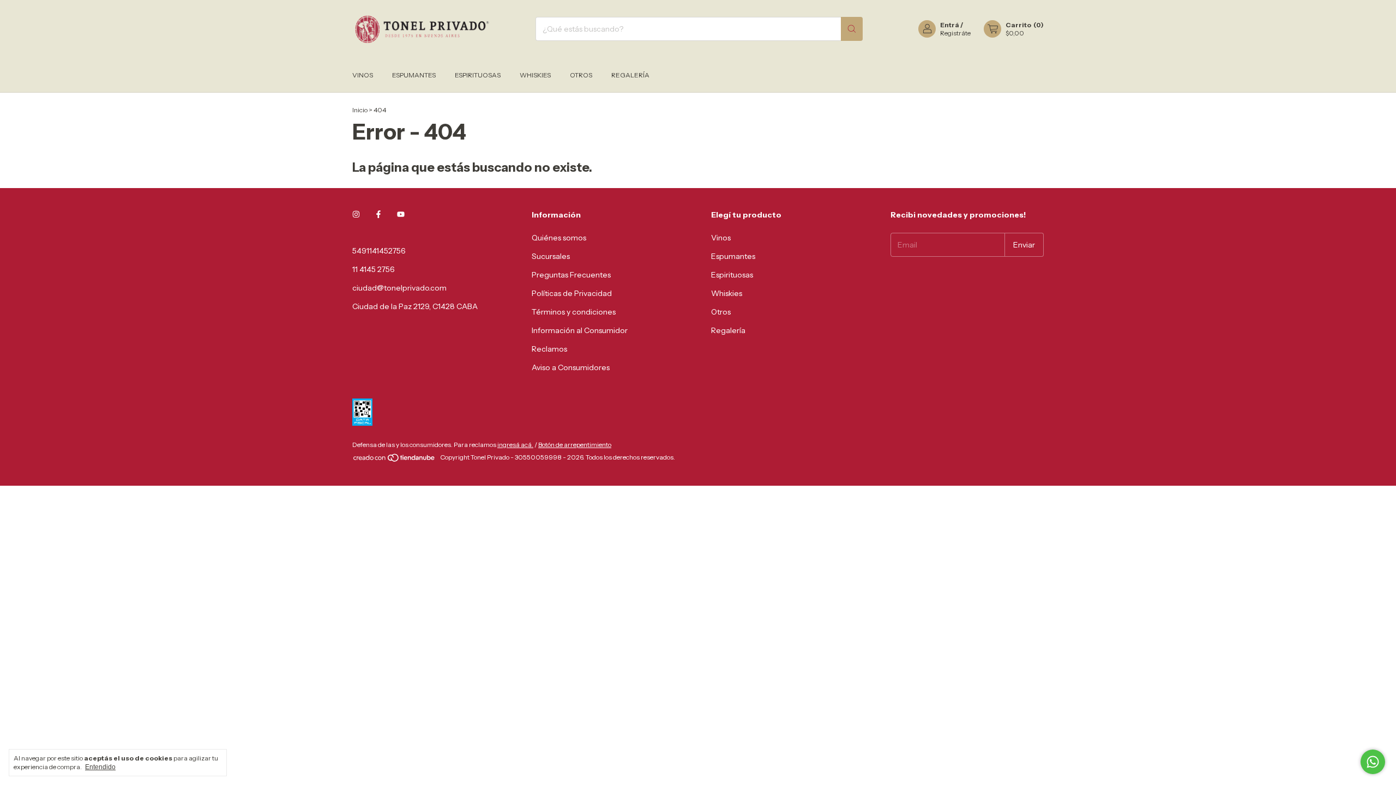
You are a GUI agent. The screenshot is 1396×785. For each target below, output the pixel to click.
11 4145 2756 (373, 269)
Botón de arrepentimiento (574, 444)
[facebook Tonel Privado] (378, 215)
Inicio (360, 110)
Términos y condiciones (574, 312)
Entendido (100, 767)
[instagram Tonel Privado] (356, 215)
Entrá (949, 25)
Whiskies (535, 75)
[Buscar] (852, 29)
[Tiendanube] (394, 460)
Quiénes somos (559, 238)
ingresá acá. (515, 444)
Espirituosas (478, 75)
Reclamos (549, 349)
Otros (581, 75)
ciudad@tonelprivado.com (399, 288)
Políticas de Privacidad (572, 293)
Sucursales (551, 256)
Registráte (955, 33)
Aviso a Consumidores (571, 367)
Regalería (630, 75)
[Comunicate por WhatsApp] (1373, 762)
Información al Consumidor (580, 330)
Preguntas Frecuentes (571, 275)
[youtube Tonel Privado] (401, 215)
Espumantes (414, 75)
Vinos (362, 75)
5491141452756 (379, 251)
